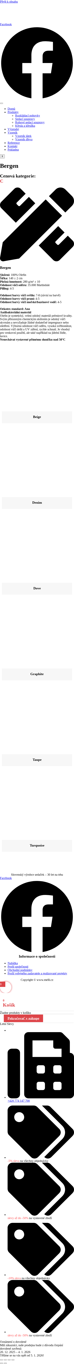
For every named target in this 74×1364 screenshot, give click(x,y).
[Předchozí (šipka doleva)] (1, 1363)
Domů (11, 108)
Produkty (13, 112)
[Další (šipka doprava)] (5, 1363)
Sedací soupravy (25, 119)
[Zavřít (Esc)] (12, 1359)
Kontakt (12, 146)
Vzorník (12, 132)
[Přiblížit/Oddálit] (1, 1359)
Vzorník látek (23, 136)
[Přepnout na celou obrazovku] (5, 1359)
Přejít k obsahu (9, 1)
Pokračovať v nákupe (23, 1018)
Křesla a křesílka (25, 125)
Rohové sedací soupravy (30, 122)
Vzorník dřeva (23, 139)
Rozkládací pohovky (27, 115)
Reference (14, 142)
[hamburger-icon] (1, 103)
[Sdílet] (9, 1359)
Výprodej (13, 129)
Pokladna (13, 149)
